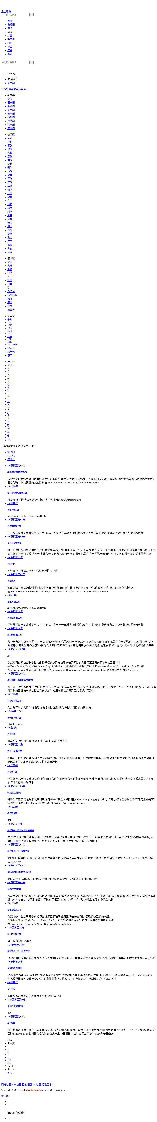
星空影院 (6, 11)
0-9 (9, 440)
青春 (9, 215)
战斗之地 (11, 564)
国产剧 (11, 102)
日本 (9, 284)
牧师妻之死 (12, 813)
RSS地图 (16, 1084)
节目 (9, 46)
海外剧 (11, 117)
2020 (9, 333)
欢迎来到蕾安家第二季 (17, 493)
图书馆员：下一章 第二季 (18, 951)
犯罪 (9, 226)
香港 (9, 269)
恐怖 (9, 230)
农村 (9, 142)
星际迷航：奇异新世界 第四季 (20, 830)
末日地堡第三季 (14, 543)
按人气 (11, 455)
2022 (9, 328)
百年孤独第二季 (14, 910)
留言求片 (6, 1096)
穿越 (9, 164)
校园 (9, 193)
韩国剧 (11, 124)
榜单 (9, 50)
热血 (9, 208)
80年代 (11, 352)
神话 (9, 160)
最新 (9, 54)
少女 (9, 248)
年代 (9, 186)
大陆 (9, 265)
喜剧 (9, 145)
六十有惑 (11, 734)
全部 (9, 99)
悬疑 (9, 219)
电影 (9, 28)
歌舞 (9, 245)
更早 (9, 355)
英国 (9, 302)
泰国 (9, 287)
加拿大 (11, 310)
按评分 (11, 459)
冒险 (9, 234)
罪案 (9, 241)
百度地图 (27, 1084)
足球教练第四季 (14, 889)
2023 (9, 325)
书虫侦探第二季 (14, 701)
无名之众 (11, 989)
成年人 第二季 (13, 602)
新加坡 (11, 291)
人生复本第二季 (14, 526)
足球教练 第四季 (14, 968)
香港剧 (11, 106)
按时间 (11, 452)
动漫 (9, 32)
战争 (9, 175)
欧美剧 (11, 83)
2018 (9, 339)
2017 (9, 342)
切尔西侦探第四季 (15, 1006)
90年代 (11, 348)
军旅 (9, 178)
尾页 (9, 1073)
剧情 (9, 43)
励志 (9, 237)
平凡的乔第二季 (14, 934)
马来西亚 (12, 295)
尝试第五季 (12, 772)
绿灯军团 (11, 1023)
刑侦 (9, 167)
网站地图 (6, 1084)
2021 (9, 331)
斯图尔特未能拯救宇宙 (17, 472)
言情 (9, 200)
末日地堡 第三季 (14, 635)
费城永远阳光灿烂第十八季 (19, 872)
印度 (9, 299)
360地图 (37, 1084)
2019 (9, 336)
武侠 (9, 156)
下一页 (11, 1069)
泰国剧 (11, 128)
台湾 (9, 273)
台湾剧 (11, 121)
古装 (9, 153)
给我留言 (47, 1084)
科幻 (9, 204)
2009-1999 (12, 344)
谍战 (9, 182)
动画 (9, 197)
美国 (9, 276)
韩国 (9, 280)
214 (9, 1060)
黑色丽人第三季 (14, 718)
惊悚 (9, 222)
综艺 (9, 35)
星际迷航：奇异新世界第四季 (20, 680)
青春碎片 (11, 581)
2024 (9, 322)
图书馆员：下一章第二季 (18, 851)
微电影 (11, 39)
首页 (9, 21)
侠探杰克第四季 (14, 793)
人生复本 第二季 (14, 618)
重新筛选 (21, 89)
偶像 (9, 149)
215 (9, 1063)
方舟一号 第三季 (14, 751)
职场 (9, 189)
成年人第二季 (13, 510)
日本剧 (11, 113)
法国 (9, 306)
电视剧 (11, 24)
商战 (9, 171)
